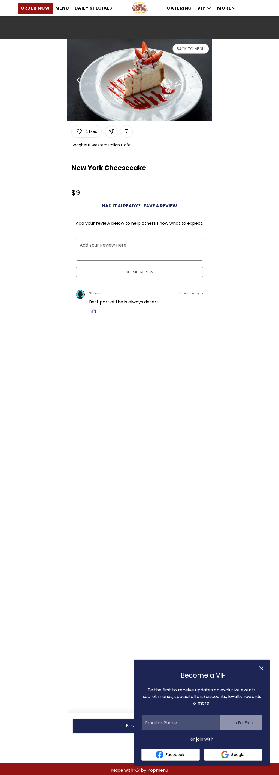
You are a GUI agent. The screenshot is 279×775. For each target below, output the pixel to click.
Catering (179, 8)
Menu (62, 8)
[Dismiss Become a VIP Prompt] (261, 668)
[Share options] (111, 131)
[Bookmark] (126, 131)
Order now (35, 8)
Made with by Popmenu (86, 770)
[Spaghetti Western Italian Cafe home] (139, 8)
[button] (226, 8)
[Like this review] (95, 311)
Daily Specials (94, 8)
